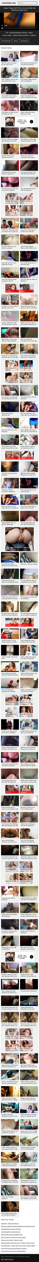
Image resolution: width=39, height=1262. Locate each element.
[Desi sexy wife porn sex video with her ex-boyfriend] (29, 407)
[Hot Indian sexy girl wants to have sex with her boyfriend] (10, 924)
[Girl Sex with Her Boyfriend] (29, 984)
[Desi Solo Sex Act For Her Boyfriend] (10, 423)
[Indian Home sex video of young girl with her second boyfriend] (10, 590)
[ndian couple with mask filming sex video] (29, 105)
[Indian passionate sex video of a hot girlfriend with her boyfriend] (10, 574)
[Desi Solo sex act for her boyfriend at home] (10, 256)
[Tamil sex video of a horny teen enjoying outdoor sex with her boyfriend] (10, 1017)
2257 (2, 1259)
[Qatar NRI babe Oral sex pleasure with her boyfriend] (29, 299)
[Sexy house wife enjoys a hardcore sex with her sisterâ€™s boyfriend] (29, 223)
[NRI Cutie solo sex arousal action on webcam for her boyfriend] (29, 1108)
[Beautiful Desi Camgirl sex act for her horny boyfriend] (10, 607)
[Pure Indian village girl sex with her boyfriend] (29, 72)
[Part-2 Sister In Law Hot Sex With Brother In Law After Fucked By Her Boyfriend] (29, 1157)
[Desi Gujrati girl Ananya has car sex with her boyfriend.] (29, 607)
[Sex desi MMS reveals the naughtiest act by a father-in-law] (29, 574)
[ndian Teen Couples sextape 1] (10, 1190)
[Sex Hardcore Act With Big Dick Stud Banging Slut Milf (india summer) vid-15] (10, 817)
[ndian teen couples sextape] (29, 557)
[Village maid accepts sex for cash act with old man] (29, 1091)
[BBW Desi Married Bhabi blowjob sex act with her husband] (29, 466)
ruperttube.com (9, 3)
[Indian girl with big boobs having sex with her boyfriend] (10, 272)
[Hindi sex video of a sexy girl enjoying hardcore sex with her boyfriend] (10, 968)
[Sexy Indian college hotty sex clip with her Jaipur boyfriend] (10, 1206)
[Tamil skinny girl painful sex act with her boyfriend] (10, 182)
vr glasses (33, 35)
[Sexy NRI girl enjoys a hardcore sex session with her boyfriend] (10, 557)
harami (30, 32)
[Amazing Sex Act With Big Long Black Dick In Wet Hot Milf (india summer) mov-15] (10, 1174)
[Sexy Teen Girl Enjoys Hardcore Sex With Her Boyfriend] (29, 833)
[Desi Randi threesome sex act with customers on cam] (10, 850)
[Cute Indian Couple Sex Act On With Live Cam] (10, 105)
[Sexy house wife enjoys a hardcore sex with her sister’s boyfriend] (29, 499)
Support (11, 1259)
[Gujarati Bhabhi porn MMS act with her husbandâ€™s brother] (29, 891)
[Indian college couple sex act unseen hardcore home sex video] (29, 1075)
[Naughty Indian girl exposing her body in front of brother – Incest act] (10, 1108)
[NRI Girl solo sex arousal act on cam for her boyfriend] (10, 56)
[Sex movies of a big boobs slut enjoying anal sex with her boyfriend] (10, 390)
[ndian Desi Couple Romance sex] (10, 407)
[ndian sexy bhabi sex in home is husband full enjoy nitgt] (29, 89)
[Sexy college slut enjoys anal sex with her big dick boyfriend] (29, 757)
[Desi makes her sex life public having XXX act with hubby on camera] (10, 439)
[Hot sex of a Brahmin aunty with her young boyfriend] (10, 1075)
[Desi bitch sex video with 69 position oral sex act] (10, 299)
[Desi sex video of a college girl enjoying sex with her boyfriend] (10, 132)
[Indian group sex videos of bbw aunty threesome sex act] (29, 316)
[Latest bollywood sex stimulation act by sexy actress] (29, 1001)
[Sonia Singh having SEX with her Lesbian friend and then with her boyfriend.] (10, 666)
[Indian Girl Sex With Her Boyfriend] (29, 924)
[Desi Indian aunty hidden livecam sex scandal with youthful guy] (29, 349)
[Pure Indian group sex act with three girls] (29, 256)
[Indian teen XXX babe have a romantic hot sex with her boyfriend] (10, 223)
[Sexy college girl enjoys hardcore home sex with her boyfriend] (29, 634)
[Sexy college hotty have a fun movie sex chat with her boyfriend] (29, 423)
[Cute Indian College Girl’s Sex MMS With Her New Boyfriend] (29, 165)
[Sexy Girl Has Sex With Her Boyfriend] (29, 272)
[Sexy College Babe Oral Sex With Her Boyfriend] (29, 516)
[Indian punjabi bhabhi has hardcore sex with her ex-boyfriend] (10, 741)
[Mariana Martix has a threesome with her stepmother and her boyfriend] (10, 149)
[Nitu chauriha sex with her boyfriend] (29, 390)
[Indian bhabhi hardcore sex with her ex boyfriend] (29, 666)
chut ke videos (7, 35)
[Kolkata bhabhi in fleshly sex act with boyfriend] (29, 1141)
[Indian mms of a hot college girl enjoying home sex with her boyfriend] (29, 1124)
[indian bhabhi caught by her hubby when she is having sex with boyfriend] (29, 439)
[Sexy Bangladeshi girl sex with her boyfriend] (29, 182)
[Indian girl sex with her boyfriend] (10, 891)
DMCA (6, 1259)
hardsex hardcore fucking (20, 35)
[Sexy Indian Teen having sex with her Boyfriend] (10, 89)
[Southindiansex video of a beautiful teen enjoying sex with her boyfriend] (29, 1174)
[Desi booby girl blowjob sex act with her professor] (29, 56)
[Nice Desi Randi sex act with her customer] (10, 240)
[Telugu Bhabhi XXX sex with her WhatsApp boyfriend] (10, 516)
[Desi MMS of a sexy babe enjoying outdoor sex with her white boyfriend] (29, 132)
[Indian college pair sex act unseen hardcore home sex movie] (29, 908)
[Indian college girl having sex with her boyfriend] (29, 650)
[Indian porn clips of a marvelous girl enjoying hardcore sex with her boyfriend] (29, 149)
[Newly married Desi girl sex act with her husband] (29, 683)
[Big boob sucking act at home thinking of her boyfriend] (29, 800)
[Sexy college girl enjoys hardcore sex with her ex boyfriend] (10, 984)
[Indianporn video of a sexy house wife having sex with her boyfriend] (29, 850)
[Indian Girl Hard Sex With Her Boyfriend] (10, 908)
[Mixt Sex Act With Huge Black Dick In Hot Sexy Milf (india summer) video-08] (29, 1058)
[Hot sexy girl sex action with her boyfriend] (29, 590)
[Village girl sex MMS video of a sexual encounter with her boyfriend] (29, 774)
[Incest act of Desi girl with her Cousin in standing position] (10, 724)
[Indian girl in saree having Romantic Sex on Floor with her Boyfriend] (10, 349)
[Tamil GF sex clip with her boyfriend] (10, 466)
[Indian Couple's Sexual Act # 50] (10, 650)
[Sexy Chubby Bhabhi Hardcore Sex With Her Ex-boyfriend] (29, 240)
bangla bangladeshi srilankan (18, 32)
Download (24, 41)
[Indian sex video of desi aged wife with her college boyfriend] (10, 1091)
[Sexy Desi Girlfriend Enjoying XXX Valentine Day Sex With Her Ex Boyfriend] (10, 683)
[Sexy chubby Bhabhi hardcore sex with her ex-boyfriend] (10, 833)
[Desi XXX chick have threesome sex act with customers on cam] (29, 941)
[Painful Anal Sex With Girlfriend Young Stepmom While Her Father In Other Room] (29, 968)
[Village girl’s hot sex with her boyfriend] (10, 941)
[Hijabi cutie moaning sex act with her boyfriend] (29, 817)
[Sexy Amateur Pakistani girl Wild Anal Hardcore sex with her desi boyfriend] (10, 1058)
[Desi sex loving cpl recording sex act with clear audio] (29, 332)
